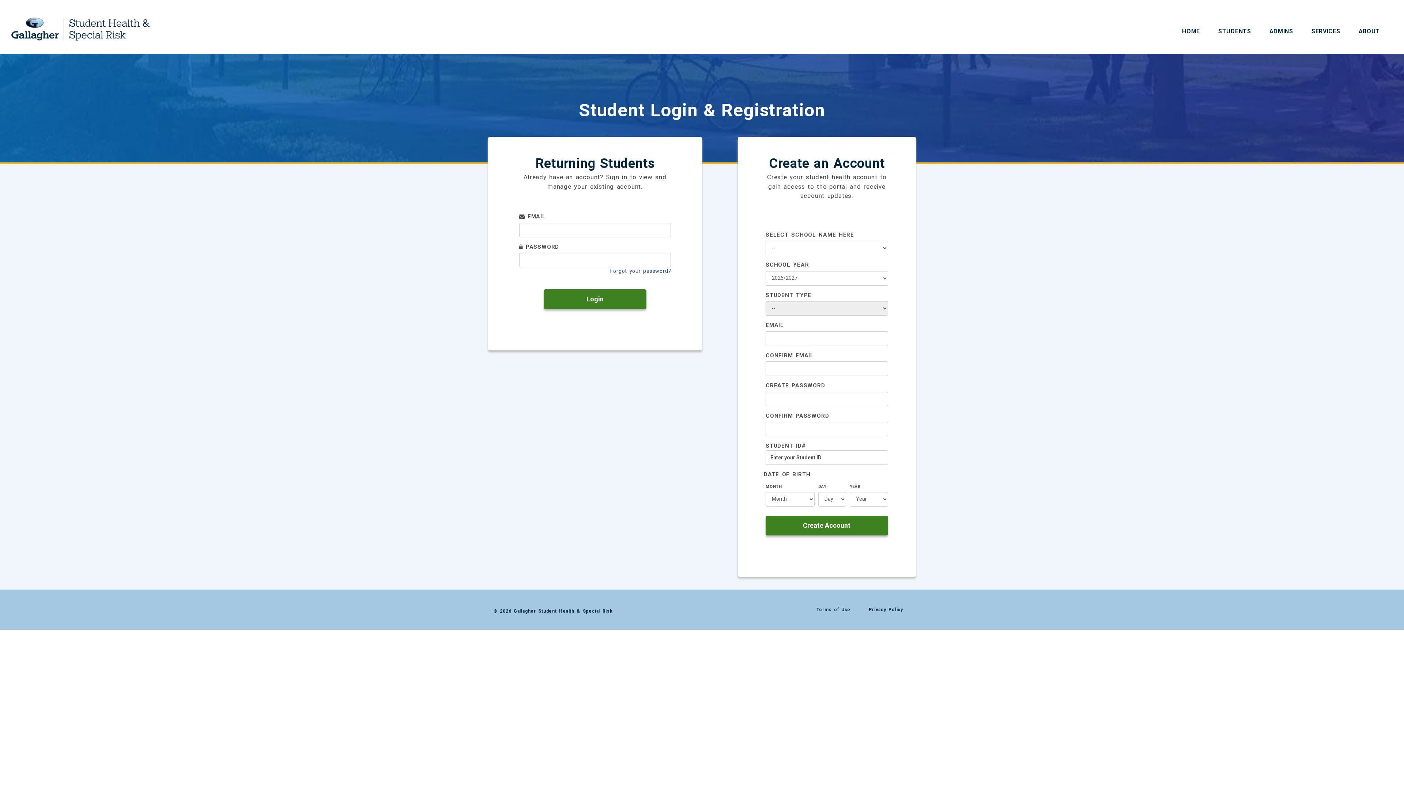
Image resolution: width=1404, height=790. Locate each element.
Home (1191, 31)
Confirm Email (790, 355)
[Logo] (80, 22)
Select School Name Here (810, 235)
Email (535, 216)
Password (541, 247)
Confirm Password (797, 416)
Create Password (795, 385)
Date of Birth (787, 474)
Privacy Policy (886, 609)
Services (1325, 31)
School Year (787, 265)
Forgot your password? (640, 271)
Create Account (826, 525)
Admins (1281, 31)
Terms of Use (833, 609)
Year (855, 486)
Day (822, 486)
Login (595, 299)
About (1369, 31)
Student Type (788, 295)
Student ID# (785, 446)
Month (774, 486)
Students (1234, 31)
